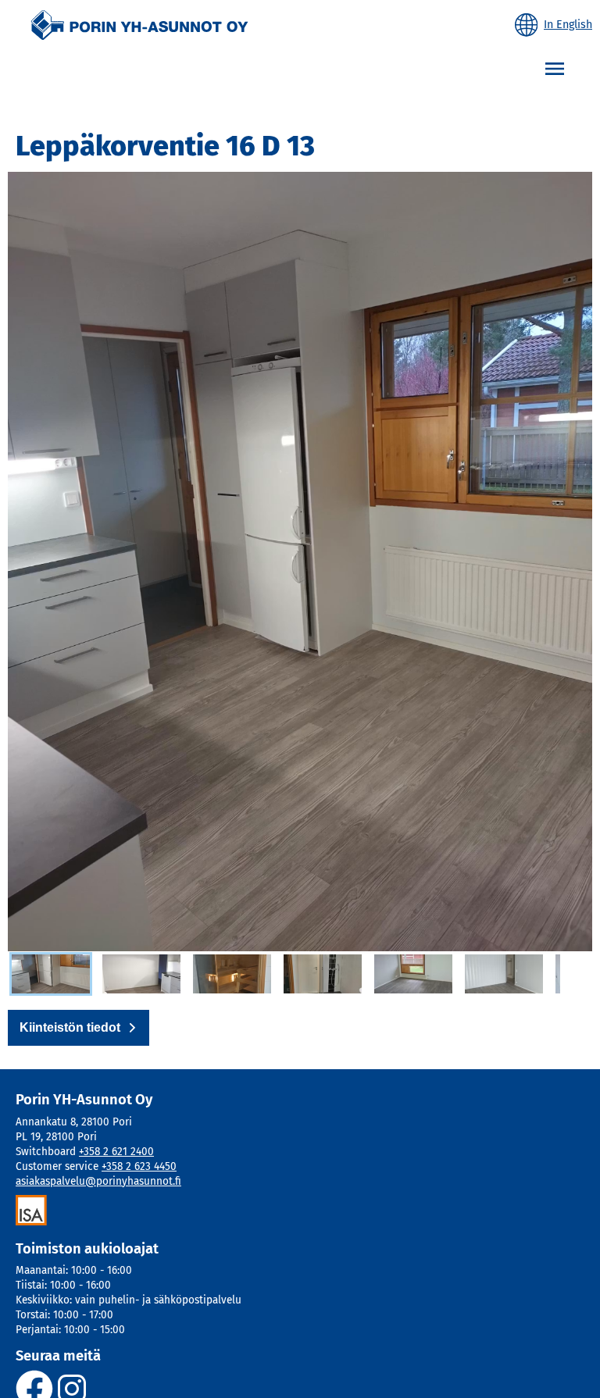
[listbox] (284, 974)
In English (568, 24)
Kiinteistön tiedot (70, 1027)
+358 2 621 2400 (116, 1151)
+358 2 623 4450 (139, 1166)
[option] (51, 973)
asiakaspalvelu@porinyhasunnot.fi (98, 1181)
